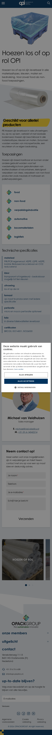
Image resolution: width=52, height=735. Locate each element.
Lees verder (18, 369)
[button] (26, 387)
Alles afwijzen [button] (26, 375)
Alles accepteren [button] (26, 381)
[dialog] (26, 367)
